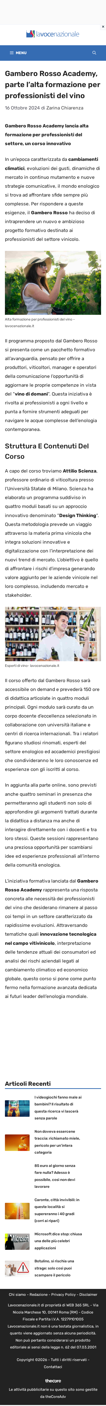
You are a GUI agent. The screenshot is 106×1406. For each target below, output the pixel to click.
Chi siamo (17, 1294)
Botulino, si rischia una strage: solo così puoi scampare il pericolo (54, 1268)
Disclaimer (88, 1294)
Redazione (39, 1294)
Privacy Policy (63, 1294)
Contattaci (53, 1367)
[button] (94, 53)
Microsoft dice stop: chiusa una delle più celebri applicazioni (58, 1241)
